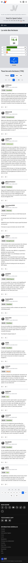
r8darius (7, 235)
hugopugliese (9, 299)
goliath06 (8, 273)
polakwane (8, 85)
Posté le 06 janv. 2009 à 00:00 (11, 141)
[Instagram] (9, 507)
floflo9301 (8, 391)
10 (11, 495)
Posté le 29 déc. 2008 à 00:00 (11, 184)
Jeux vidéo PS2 (8, 14)
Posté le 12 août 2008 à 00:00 (11, 368)
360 (14, 20)
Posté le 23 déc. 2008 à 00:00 (11, 207)
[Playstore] (2, 520)
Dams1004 (8, 318)
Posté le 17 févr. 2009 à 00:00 (11, 87)
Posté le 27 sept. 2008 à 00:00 (11, 301)
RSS (2, 551)
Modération (4, 539)
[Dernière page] (19, 490)
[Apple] (6, 520)
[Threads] (24, 507)
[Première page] (9, 490)
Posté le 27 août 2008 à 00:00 (11, 344)
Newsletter (3, 549)
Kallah (7, 342)
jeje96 (7, 467)
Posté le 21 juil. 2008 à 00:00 (11, 393)
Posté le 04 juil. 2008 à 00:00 (11, 444)
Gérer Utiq (3, 545)
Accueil (2, 14)
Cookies (3, 543)
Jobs (2, 553)
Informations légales (6, 533)
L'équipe (3, 531)
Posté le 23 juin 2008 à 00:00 (11, 469)
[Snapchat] (2, 511)
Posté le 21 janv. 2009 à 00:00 (11, 114)
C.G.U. (2, 535)
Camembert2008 (10, 205)
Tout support (5, 20)
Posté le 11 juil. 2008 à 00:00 (11, 417)
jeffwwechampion (10, 181)
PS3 (12, 20)
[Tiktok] (20, 507)
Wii (16, 20)
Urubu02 (7, 366)
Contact (3, 529)
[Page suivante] (15, 490)
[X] (6, 507)
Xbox (24, 20)
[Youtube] (13, 507)
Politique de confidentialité (7, 541)
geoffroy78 (8, 138)
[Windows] (9, 520)
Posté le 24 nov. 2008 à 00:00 (11, 237)
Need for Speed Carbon (16, 14)
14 (18, 80)
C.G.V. (2, 537)
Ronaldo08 (8, 442)
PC (9, 20)
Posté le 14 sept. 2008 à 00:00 (11, 320)
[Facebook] (2, 507)
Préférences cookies (6, 547)
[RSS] (17, 507)
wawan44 (8, 415)
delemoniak (8, 112)
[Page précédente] (12, 490)
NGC (19, 20)
